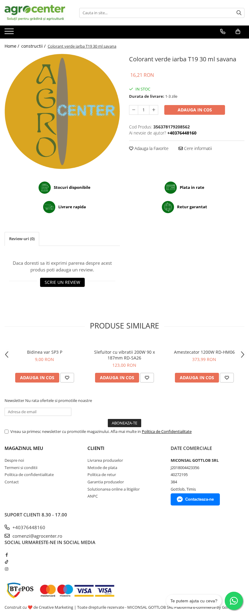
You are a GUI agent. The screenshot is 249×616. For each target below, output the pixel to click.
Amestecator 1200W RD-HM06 (204, 352)
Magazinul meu (24, 448)
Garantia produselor (105, 482)
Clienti (95, 448)
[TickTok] (7, 561)
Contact (12, 482)
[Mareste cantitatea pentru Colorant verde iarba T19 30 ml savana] (153, 110)
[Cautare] (239, 13)
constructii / (34, 46)
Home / (12, 46)
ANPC (92, 496)
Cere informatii (197, 148)
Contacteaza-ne (199, 499)
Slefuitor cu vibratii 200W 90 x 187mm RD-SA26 (124, 355)
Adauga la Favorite (151, 148)
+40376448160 (28, 527)
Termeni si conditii (21, 467)
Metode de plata (102, 467)
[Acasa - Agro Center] (35, 13)
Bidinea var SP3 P (44, 352)
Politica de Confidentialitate (167, 431)
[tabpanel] (62, 111)
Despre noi (14, 460)
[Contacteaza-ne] (223, 32)
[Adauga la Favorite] (67, 378)
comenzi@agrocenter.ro (36, 536)
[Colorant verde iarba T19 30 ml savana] (62, 111)
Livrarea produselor (105, 460)
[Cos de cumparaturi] (237, 32)
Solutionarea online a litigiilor (113, 489)
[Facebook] (7, 554)
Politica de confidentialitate (29, 474)
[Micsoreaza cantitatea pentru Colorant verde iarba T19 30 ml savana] (133, 110)
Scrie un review (62, 282)
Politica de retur (101, 474)
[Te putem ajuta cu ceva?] (234, 601)
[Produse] (10, 33)
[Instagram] (7, 569)
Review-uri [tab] (22, 238)
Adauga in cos (195, 110)
